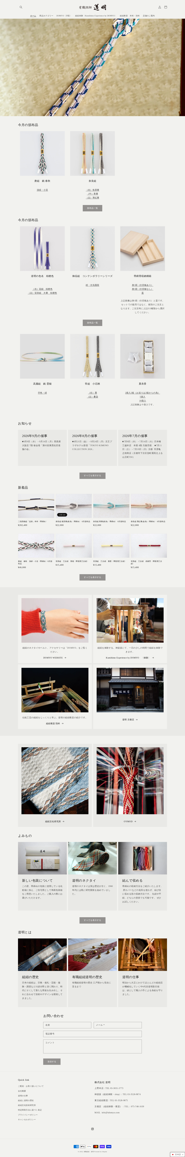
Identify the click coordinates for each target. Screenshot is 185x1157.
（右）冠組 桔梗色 (42, 289)
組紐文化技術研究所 (27, 1105)
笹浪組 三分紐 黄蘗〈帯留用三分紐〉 (109, 561)
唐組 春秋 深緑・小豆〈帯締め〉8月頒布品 (35, 562)
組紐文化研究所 (53, 821)
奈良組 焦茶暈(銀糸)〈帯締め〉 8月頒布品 (73, 521)
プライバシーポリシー (28, 1115)
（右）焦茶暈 (92, 190)
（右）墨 (92, 393)
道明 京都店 (128, 719)
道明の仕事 (23, 1096)
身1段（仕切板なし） (142, 289)
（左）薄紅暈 (92, 197)
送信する (52, 1062)
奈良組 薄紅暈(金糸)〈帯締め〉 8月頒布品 (148, 521)
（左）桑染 (92, 397)
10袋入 (142, 400)
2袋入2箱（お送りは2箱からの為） (142, 393)
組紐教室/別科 (53, 723)
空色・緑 (42, 393)
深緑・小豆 (42, 190)
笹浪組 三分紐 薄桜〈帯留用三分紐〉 (72, 561)
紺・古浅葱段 (92, 285)
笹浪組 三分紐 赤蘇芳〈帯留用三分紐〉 (146, 562)
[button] (21, 7)
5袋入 (142, 397)
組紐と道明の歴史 (26, 1100)
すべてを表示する (92, 475)
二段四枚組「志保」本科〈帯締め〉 (33, 521)
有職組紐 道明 (89, 1151)
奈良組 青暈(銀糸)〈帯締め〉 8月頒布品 (109, 521)
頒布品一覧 (92, 208)
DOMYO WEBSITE (53, 658)
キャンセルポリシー (27, 1120)
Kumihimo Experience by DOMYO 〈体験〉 (128, 658)
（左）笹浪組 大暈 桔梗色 (42, 293)
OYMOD (128, 821)
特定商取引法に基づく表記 (30, 1110)
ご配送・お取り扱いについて (31, 1086)
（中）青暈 (92, 194)
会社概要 (22, 1091)
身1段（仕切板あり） (142, 285)
